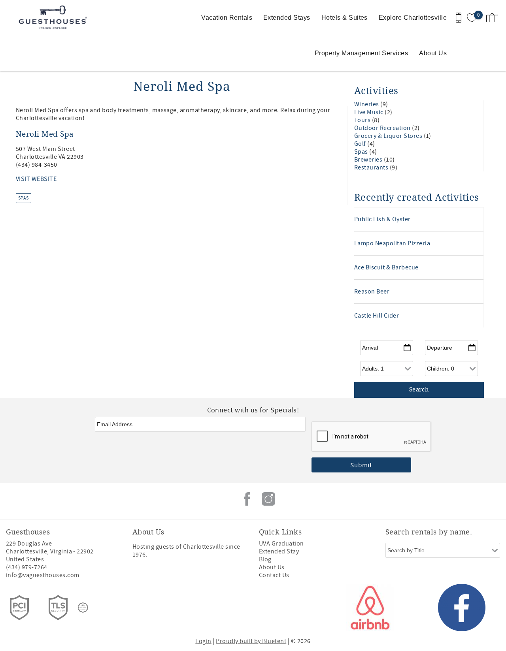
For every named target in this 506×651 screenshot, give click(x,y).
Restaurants (372, 167)
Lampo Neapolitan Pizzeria (392, 243)
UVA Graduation (281, 544)
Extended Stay (279, 551)
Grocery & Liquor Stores (389, 136)
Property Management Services (361, 53)
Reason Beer (371, 291)
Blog (265, 559)
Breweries (369, 160)
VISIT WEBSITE (36, 179)
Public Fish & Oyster (382, 219)
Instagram (268, 499)
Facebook (247, 499)
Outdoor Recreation (383, 128)
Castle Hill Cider (376, 316)
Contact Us (274, 575)
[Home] (54, 18)
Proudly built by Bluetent (251, 641)
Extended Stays (286, 17)
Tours (363, 120)
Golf (360, 144)
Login (203, 641)
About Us (433, 53)
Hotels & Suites (344, 17)
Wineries (367, 104)
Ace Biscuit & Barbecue (386, 267)
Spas (23, 198)
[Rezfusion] (83, 607)
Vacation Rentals (226, 17)
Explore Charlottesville (413, 17)
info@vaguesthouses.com (42, 575)
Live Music (369, 112)
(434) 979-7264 (26, 567)
